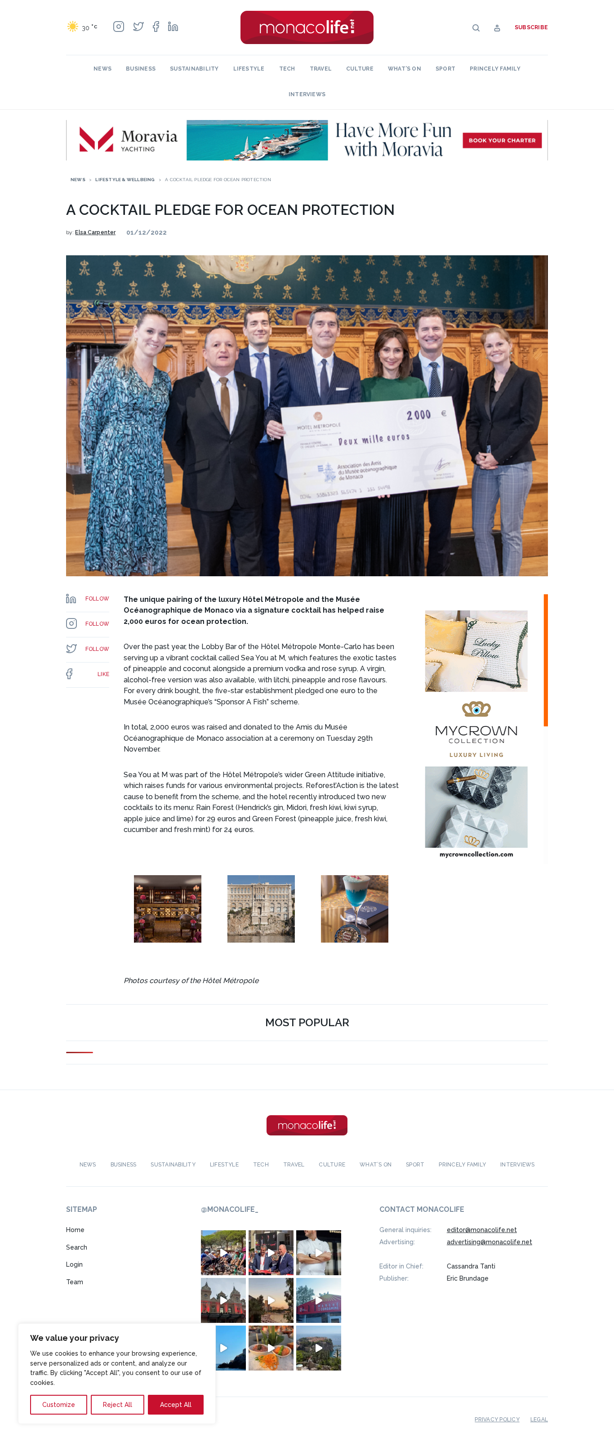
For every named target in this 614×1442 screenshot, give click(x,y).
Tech (287, 69)
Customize (58, 1404)
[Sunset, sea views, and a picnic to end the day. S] (271, 1300)
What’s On (404, 69)
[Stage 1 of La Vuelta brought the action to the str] (271, 1252)
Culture (360, 69)
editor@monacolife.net (482, 1229)
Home (75, 1229)
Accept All (175, 1404)
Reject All (117, 1404)
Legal (539, 1419)
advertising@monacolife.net (489, 1242)
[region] (117, 1373)
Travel (321, 69)
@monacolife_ (229, 1209)
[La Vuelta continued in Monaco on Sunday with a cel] (223, 1252)
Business (141, 69)
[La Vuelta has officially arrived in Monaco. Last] (223, 1300)
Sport (445, 69)
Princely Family (495, 69)
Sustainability (194, 69)
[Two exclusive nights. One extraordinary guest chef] (318, 1252)
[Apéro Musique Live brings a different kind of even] (318, 1300)
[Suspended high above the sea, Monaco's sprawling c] (318, 1348)
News (102, 69)
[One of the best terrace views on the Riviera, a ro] (271, 1348)
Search (76, 1247)
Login (74, 1264)
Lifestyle (249, 69)
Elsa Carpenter (95, 232)
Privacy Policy (497, 1419)
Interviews (307, 94)
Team (74, 1282)
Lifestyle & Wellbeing (125, 179)
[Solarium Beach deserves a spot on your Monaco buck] (223, 1348)
